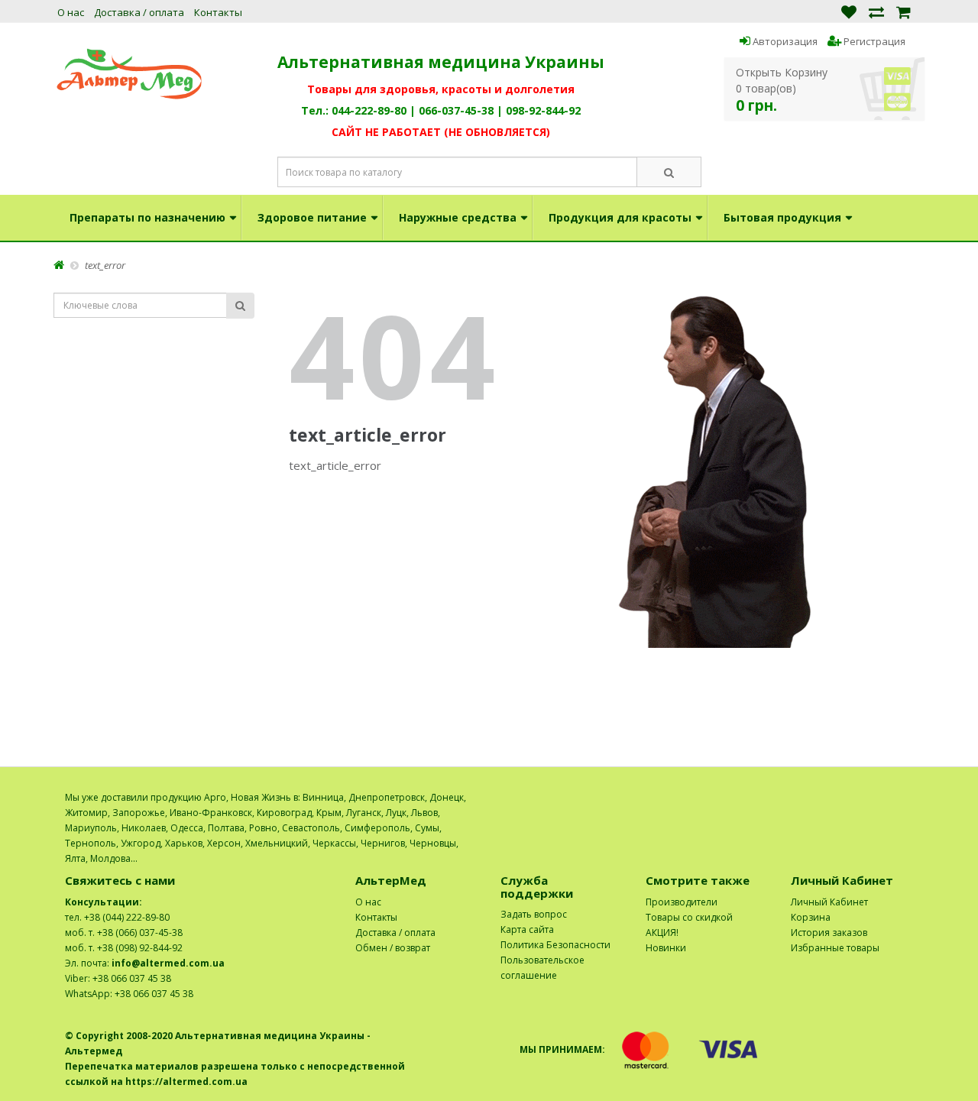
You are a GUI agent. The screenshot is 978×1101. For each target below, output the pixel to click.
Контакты (218, 12)
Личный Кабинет (829, 901)
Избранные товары (835, 947)
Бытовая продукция (782, 217)
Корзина (811, 917)
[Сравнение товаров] (876, 11)
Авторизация (784, 41)
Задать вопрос (533, 914)
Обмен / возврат (392, 947)
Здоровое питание (312, 217)
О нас (70, 12)
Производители (681, 901)
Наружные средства (458, 217)
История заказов (829, 932)
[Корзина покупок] (903, 11)
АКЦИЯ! (662, 932)
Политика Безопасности (555, 944)
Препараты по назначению (147, 217)
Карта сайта (527, 929)
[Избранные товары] (849, 11)
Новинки (666, 947)
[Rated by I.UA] (879, 797)
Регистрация (873, 41)
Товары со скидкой (689, 917)
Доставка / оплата (139, 12)
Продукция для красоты (620, 217)
